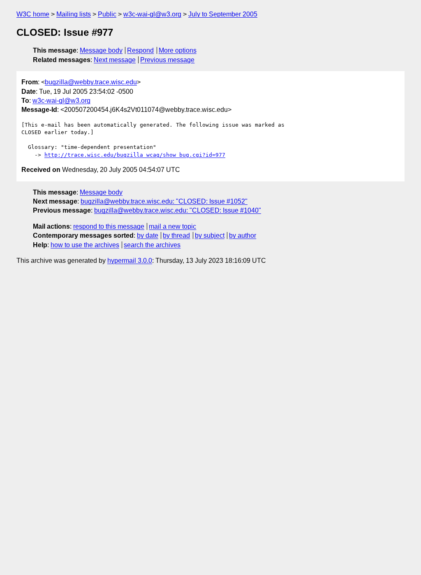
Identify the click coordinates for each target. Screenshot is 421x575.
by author (242, 235)
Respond (140, 50)
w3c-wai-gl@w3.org (152, 14)
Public (107, 14)
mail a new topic (172, 226)
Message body (101, 50)
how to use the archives (85, 244)
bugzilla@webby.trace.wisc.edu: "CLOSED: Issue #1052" (164, 201)
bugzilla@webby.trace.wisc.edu (91, 82)
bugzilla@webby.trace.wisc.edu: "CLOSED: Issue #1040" (177, 210)
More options (178, 50)
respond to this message (108, 226)
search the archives (152, 244)
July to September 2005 (222, 14)
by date (147, 235)
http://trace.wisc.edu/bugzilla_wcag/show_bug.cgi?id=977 (134, 155)
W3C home (32, 14)
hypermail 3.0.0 (129, 260)
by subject (209, 235)
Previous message (167, 59)
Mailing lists (73, 14)
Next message (115, 59)
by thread (176, 235)
